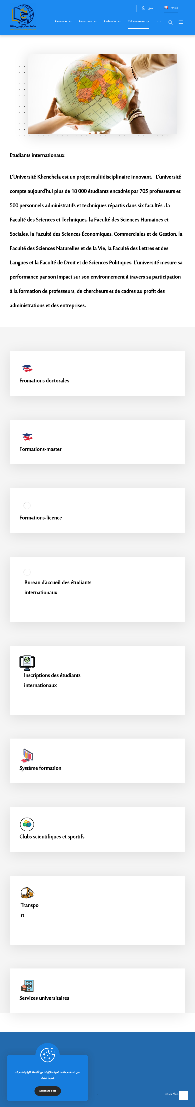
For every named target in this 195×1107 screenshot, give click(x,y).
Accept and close (47, 1091)
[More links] (158, 23)
